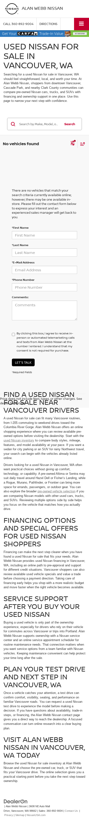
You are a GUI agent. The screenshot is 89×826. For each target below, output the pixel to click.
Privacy (8, 815)
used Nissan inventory (19, 440)
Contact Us (71, 810)
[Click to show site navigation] (81, 24)
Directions (48, 24)
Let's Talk (23, 362)
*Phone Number (23, 280)
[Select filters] (73, 143)
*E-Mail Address (23, 262)
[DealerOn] (16, 801)
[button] (18, 24)
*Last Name (20, 245)
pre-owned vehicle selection (56, 491)
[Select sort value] (81, 144)
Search (69, 124)
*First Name (20, 228)
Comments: (20, 297)
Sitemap (19, 815)
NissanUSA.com (36, 815)
